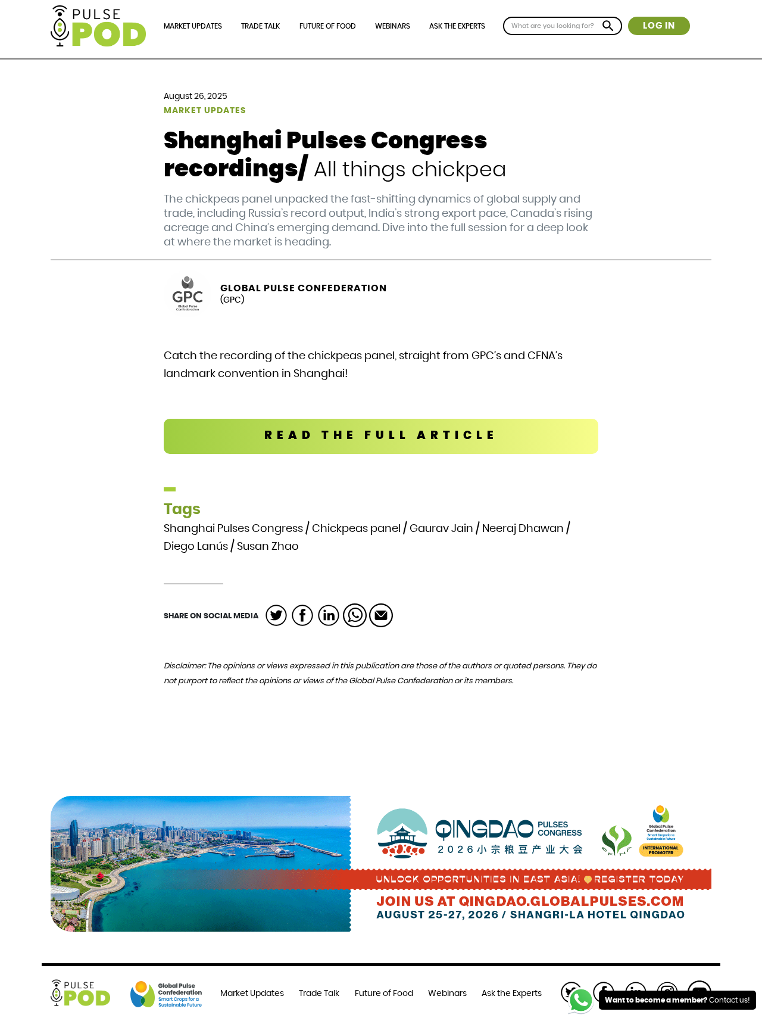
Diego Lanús (196, 546)
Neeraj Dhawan (523, 529)
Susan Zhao (268, 546)
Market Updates (193, 26)
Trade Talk (260, 26)
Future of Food (327, 26)
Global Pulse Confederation (303, 288)
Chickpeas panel (356, 529)
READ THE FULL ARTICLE (381, 435)
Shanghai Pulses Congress (233, 529)
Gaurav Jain (441, 529)
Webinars (392, 26)
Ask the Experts (457, 26)
